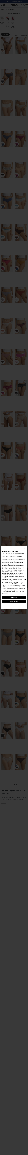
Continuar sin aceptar (21, 547)
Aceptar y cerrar (14, 601)
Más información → (14, 597)
